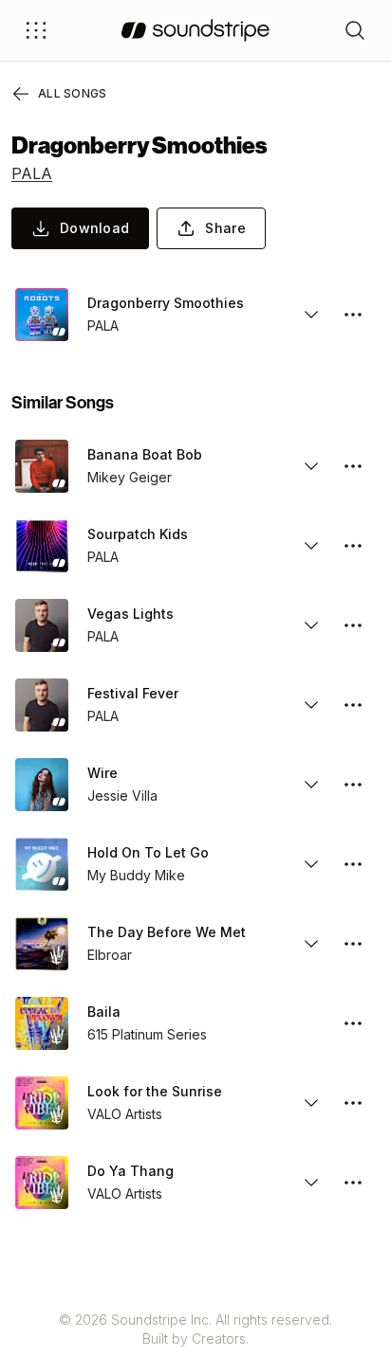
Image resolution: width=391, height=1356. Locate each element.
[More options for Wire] (353, 785)
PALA (31, 173)
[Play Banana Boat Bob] (41, 466)
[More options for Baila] (353, 1023)
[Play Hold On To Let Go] (41, 864)
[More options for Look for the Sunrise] (353, 1103)
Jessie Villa (122, 795)
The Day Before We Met (166, 932)
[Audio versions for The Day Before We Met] (311, 944)
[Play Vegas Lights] (41, 625)
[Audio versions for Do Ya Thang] (311, 1183)
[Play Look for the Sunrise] (41, 1103)
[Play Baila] (41, 1023)
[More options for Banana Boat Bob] (353, 466)
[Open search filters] (355, 30)
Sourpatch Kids (137, 534)
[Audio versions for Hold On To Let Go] (311, 864)
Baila (104, 1011)
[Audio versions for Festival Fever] (311, 705)
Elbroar (109, 955)
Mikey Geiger (129, 477)
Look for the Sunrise (154, 1091)
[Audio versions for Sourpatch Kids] (311, 546)
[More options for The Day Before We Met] (353, 944)
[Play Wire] (41, 784)
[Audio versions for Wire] (311, 785)
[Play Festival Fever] (41, 705)
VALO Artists (124, 1114)
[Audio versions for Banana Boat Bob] (311, 466)
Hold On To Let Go (148, 852)
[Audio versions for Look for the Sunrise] (311, 1103)
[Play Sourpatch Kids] (41, 545)
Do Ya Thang (130, 1171)
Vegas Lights (130, 614)
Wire (102, 773)
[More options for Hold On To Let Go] (353, 864)
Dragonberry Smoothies (165, 303)
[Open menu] (36, 30)
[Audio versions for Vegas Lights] (311, 625)
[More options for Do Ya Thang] (353, 1183)
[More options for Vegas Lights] (353, 625)
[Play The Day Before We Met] (41, 943)
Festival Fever (132, 693)
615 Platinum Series (147, 1034)
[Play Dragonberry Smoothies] (41, 314)
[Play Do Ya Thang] (41, 1182)
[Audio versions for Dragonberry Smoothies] (311, 315)
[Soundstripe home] (195, 30)
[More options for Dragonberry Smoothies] (353, 315)
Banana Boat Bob (144, 454)
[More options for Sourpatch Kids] (353, 546)
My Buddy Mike (136, 875)
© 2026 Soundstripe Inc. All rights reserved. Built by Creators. (195, 1329)
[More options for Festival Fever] (353, 705)
